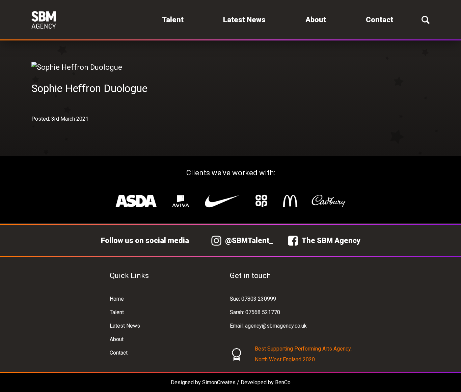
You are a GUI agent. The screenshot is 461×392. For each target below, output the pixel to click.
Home (117, 299)
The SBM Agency (331, 240)
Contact (379, 20)
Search (426, 20)
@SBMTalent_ (249, 240)
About (315, 20)
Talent (173, 20)
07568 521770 (262, 312)
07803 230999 (258, 299)
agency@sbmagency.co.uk (276, 326)
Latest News (244, 20)
